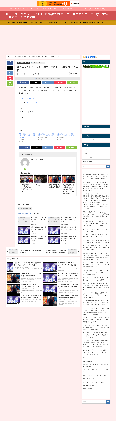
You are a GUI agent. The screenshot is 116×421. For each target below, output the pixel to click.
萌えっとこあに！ (88, 361)
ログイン (85, 149)
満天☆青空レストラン (23, 62)
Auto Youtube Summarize (35, 103)
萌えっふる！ (87, 357)
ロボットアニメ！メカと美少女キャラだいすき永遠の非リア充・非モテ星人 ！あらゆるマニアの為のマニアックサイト (96, 264)
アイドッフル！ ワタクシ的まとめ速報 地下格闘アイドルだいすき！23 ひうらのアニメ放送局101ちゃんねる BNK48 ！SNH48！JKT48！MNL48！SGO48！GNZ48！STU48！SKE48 (96, 186)
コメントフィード (88, 157)
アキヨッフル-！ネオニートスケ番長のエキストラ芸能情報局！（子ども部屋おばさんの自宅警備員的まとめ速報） (96, 320)
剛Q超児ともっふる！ (89, 378)
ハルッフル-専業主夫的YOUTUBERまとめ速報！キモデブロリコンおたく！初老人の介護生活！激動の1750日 (95, 272)
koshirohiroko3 (74, 73)
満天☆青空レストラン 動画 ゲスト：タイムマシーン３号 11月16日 (28, 135)
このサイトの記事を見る (27, 98)
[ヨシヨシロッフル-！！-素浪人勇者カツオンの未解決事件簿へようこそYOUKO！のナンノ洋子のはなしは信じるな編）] (96, 327)
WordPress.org (87, 161)
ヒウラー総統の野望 (88, 385)
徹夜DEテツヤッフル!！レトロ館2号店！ (94, 375)
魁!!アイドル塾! (87, 388)
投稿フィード (87, 153)
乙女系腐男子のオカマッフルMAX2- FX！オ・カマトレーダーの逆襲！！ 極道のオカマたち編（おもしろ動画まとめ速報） (95, 223)
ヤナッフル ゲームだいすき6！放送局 (93, 382)
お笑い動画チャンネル (39, 62)
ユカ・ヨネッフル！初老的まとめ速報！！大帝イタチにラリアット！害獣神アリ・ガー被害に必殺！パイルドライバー (95, 295)
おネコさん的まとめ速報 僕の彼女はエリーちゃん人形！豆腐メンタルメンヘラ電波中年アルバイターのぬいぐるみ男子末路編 (95, 176)
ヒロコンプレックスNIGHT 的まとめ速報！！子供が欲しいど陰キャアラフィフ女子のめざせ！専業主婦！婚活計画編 (96, 352)
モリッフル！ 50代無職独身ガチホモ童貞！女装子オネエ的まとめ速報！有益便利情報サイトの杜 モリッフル (95, 335)
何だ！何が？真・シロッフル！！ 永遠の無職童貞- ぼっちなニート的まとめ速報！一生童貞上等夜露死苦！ (96, 247)
